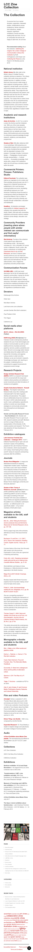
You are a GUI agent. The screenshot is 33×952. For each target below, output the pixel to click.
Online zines (8, 882)
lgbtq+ (23, 928)
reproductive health (8, 938)
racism (22, 937)
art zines (23, 913)
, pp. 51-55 (23, 562)
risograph (18, 938)
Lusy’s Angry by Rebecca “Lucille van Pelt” (15, 901)
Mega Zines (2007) (9, 574)
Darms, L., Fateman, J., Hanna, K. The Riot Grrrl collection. (15, 655)
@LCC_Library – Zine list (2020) (14, 332)
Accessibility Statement (10, 947)
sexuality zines (24, 939)
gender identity (11, 924)
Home (10, 10)
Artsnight (7, 699)
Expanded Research (10, 725)
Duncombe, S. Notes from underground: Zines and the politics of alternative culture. (16, 670)
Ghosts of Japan (9, 905)
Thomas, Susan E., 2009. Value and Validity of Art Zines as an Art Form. (14, 614)
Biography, (17, 590)
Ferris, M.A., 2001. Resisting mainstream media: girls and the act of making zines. (16, 559)
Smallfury (7, 206)
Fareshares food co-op (10, 251)
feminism (20, 922)
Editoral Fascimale (10, 178)
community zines (8, 920)
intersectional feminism (14, 928)
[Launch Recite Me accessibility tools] (29, 948)
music (21, 931)
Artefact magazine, (19, 208)
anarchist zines (16, 914)
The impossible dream (10, 907)
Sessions (7, 860)
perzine (25, 931)
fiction (27, 922)
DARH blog (7, 338)
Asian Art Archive (9, 121)
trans (15, 941)
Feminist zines (8, 849)
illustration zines (10, 926)
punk (9, 934)
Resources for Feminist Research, (14, 525)
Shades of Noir (8, 143)
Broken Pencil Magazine (11, 461)
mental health (14, 930)
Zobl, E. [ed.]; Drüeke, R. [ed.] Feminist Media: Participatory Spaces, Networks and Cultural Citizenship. (15, 689)
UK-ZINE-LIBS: (9, 271)
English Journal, (14, 542)
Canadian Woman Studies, (12, 562)
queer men (7, 937)
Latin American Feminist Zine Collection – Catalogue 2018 (13, 439)
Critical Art (15, 920)
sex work (6, 940)
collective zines (9, 918)
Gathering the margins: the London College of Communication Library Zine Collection (16, 52)
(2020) (13, 338)
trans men (20, 940)
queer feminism (22, 935)
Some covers (8, 862)
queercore (16, 935)
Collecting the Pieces (13, 59)
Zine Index (7, 873)
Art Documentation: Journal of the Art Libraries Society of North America (15, 617)
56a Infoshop (8, 239)
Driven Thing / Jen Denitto (12, 719)
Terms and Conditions (16, 949)
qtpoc (12, 935)
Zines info (7, 887)
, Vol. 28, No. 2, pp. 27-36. (15, 620)
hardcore (18, 924)
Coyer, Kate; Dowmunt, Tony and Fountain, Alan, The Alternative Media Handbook (15, 662)
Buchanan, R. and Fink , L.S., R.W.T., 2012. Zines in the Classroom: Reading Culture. (15, 540)
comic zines (19, 917)
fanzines (13, 922)
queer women (16, 936)
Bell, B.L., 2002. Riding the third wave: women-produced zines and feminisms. (15, 522)
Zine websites (8, 884)
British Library (8, 72)
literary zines (7, 931)
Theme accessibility (24, 947)
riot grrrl (13, 939)
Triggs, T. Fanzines (9, 681)
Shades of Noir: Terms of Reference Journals (12, 489)
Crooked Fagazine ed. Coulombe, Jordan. (14, 903)
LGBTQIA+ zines (9, 858)
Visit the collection (9, 866)
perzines (7, 932)
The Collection (8, 864)
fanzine (8, 922)
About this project (9, 847)
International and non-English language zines (15, 856)
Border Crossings (20, 574)
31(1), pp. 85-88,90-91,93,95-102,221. (16, 591)
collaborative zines (15, 915)
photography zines (17, 933)
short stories (11, 940)
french (5, 924)
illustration (23, 924)
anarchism (7, 913)
